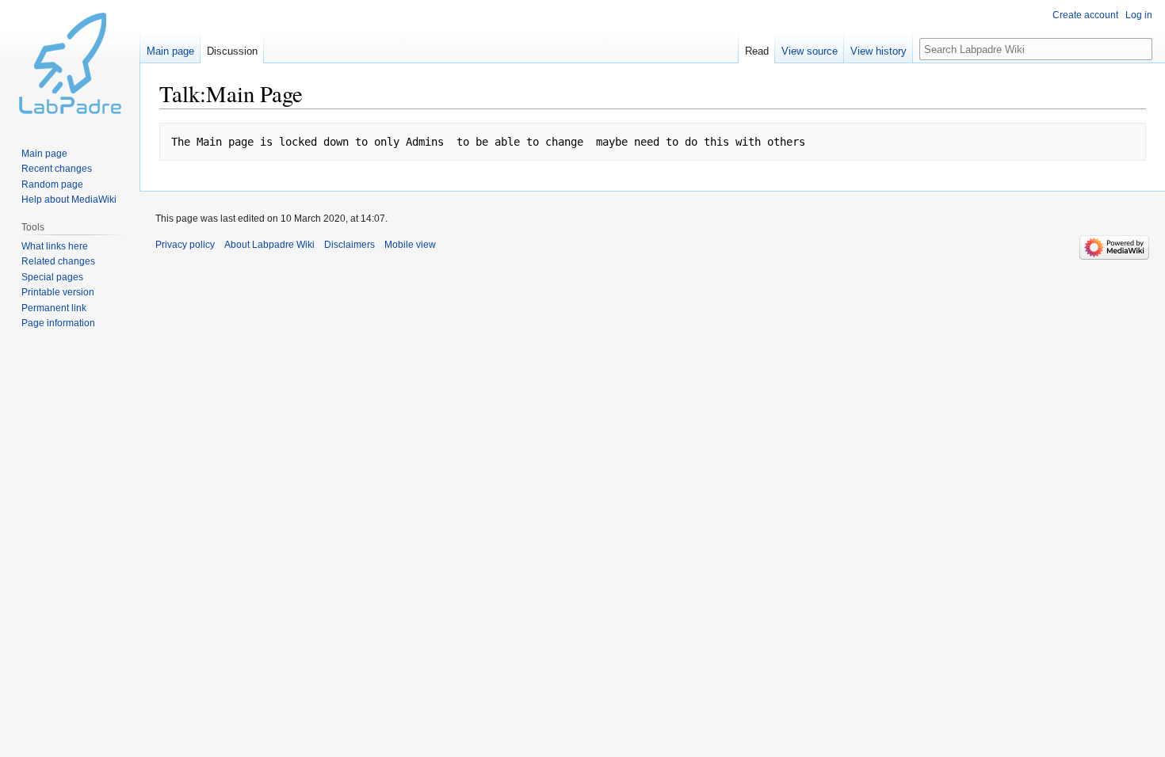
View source (809, 51)
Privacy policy (185, 244)
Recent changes (56, 168)
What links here (54, 246)
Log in (1138, 15)
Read (757, 51)
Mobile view (410, 244)
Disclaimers (349, 244)
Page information (58, 323)
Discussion (232, 51)
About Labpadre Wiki (269, 244)
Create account (1085, 15)
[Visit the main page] (69, 63)
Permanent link (53, 308)
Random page (52, 184)
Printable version (57, 292)
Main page (170, 51)
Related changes (58, 261)
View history (878, 51)
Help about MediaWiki (68, 199)
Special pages (52, 277)
